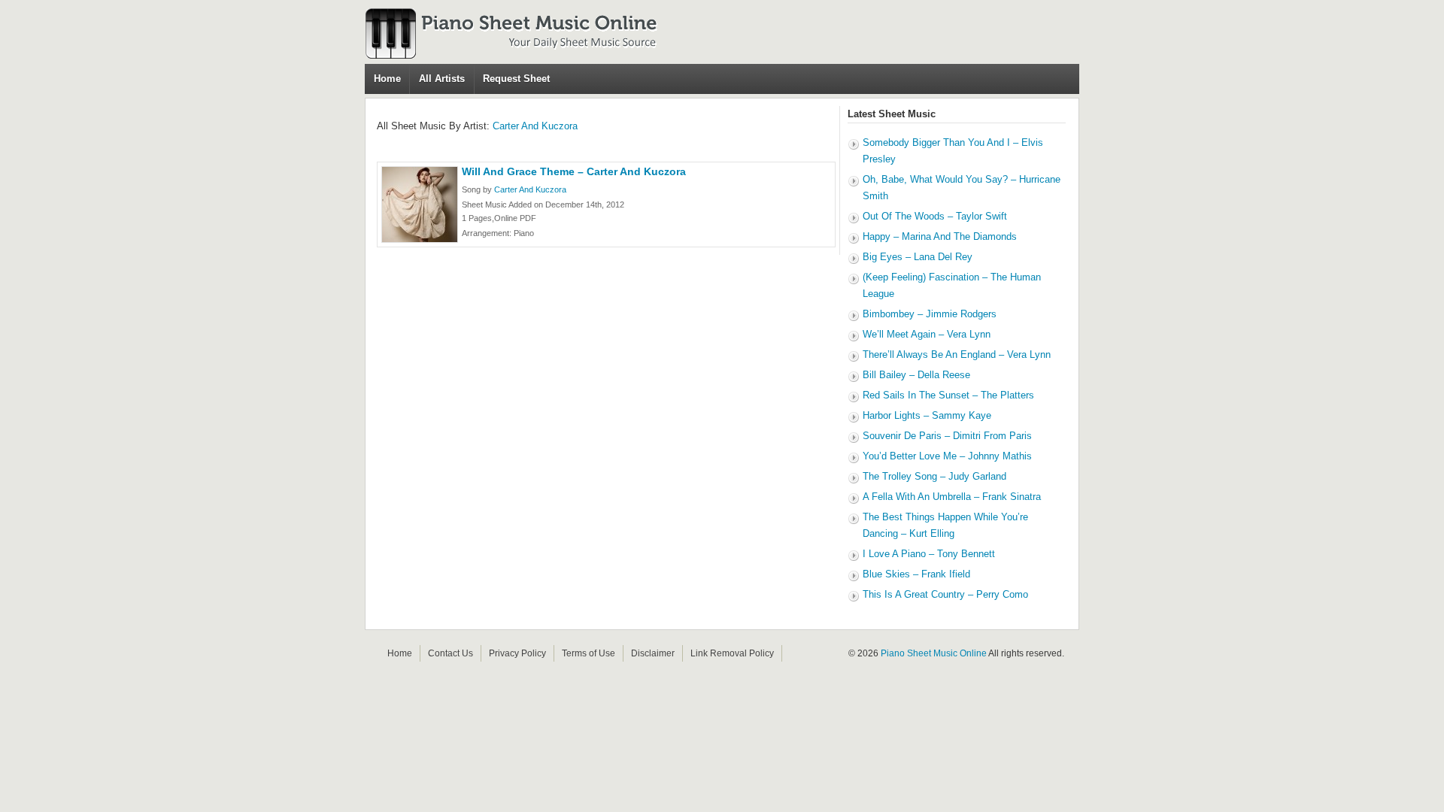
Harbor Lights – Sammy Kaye (927, 415)
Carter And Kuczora (535, 126)
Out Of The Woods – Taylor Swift (935, 216)
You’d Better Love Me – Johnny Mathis (947, 456)
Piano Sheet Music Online (934, 653)
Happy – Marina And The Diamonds (940, 236)
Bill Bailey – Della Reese (916, 374)
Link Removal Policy (732, 653)
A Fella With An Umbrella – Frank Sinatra (952, 496)
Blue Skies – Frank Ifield (916, 574)
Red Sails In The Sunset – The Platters (948, 395)
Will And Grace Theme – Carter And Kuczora (574, 171)
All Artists (442, 78)
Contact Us (450, 653)
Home (387, 78)
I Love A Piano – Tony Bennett (929, 553)
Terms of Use (588, 653)
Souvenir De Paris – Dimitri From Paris (947, 435)
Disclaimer (653, 653)
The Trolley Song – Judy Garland (934, 476)
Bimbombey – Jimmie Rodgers (930, 314)
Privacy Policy (517, 653)
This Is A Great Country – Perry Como (945, 594)
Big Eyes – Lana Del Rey (917, 256)
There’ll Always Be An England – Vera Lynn (957, 354)
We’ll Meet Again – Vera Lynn (926, 334)
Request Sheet (516, 78)
